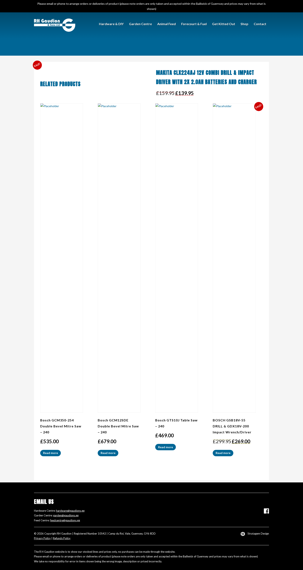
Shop (244, 24)
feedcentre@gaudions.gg (65, 520)
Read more (50, 453)
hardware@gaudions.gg (70, 510)
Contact (260, 24)
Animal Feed (166, 24)
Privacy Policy (42, 538)
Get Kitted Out (223, 24)
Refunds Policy (61, 538)
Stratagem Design (258, 533)
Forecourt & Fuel (194, 24)
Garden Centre (140, 24)
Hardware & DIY (111, 24)
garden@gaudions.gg (66, 515)
